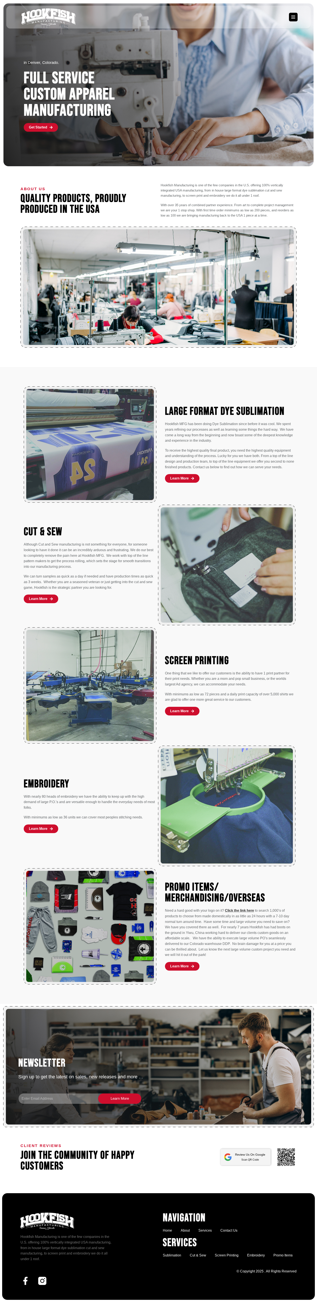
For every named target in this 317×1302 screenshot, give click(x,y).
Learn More (120, 1098)
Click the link (235, 910)
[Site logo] (48, 17)
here (250, 910)
